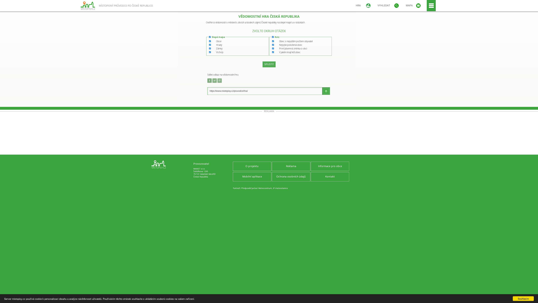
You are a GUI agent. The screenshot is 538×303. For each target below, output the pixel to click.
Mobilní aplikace (252, 176)
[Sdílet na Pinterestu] (219, 80)
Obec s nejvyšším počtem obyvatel (296, 41)
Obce (218, 41)
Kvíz (277, 37)
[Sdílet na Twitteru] (214, 80)
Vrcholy (219, 52)
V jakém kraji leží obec (289, 52)
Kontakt (330, 176)
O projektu (252, 166)
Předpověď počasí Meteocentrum (256, 188)
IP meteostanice (280, 188)
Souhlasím (523, 298)
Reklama (291, 166)
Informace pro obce (330, 166)
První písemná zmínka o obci (293, 48)
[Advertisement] (269, 133)
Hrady (219, 44)
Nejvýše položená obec (290, 44)
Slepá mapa (218, 37)
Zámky (219, 48)
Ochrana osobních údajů (291, 176)
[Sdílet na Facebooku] (209, 80)
